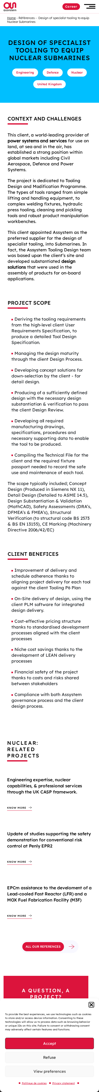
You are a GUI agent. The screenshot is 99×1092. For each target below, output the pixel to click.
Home (11, 18)
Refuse (49, 1057)
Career (71, 6)
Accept (49, 1043)
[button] (91, 1004)
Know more (16, 807)
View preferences (50, 1071)
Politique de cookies (34, 1083)
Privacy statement (63, 1083)
